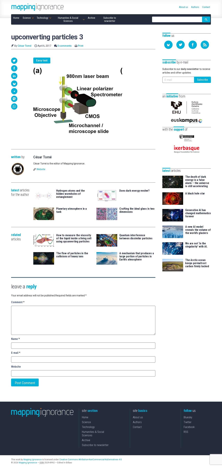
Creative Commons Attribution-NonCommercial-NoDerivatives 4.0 (90, 459)
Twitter (187, 422)
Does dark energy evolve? (134, 190)
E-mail (15, 352)
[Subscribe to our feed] (205, 45)
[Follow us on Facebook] (193, 45)
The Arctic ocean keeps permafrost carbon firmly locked (197, 263)
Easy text (42, 60)
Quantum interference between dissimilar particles (135, 237)
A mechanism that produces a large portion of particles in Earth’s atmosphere (136, 256)
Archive (86, 440)
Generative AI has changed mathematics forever (198, 213)
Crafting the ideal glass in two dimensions (137, 210)
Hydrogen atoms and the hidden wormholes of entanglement (70, 194)
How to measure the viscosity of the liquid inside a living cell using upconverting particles (73, 238)
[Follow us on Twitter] (180, 45)
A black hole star (195, 193)
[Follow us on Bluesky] (168, 45)
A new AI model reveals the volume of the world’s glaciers (198, 230)
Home (85, 417)
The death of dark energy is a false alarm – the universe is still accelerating (197, 181)
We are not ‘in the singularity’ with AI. (196, 245)
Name (15, 339)
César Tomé (24, 45)
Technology (88, 427)
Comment (17, 302)
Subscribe (202, 79)
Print (80, 45)
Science (86, 422)
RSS (186, 432)
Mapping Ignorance (32, 459)
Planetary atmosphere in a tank (71, 210)
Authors (137, 422)
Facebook (189, 427)
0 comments (64, 45)
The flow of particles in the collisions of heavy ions (72, 255)
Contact (137, 427)
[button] (14, 61)
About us (138, 417)
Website (40, 169)
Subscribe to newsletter (95, 445)
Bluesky (188, 417)
